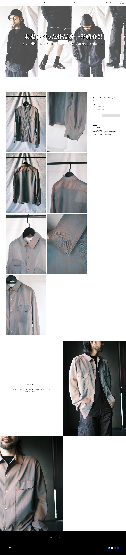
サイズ (94, 104)
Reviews (99, 124)
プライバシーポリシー (96, 537)
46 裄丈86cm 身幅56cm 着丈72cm (99, 106)
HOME (43, 2)
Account (115, 2)
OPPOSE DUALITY (96, 95)
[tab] (95, 124)
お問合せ (8, 537)
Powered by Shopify (14, 551)
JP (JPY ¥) (108, 2)
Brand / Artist (51, 2)
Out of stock (111, 115)
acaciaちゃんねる (72, 2)
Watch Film (63, 41)
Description (95, 124)
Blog (64, 2)
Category (58, 2)
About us (80, 2)
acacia (10, 551)
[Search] (119, 2)
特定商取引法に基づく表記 (54, 537)
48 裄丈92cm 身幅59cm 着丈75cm (99, 109)
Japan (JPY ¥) (9, 547)
